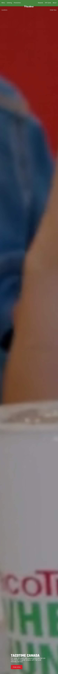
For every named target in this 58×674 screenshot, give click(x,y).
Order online (16, 667)
